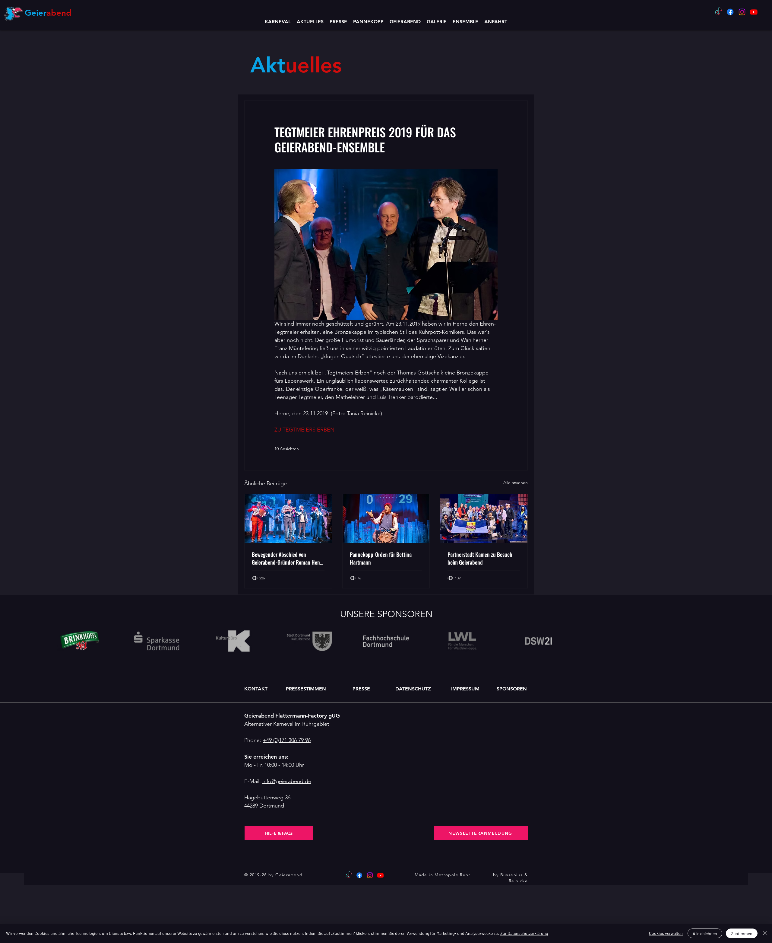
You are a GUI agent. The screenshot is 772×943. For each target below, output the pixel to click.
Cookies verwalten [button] (666, 933)
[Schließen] (764, 933)
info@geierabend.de (286, 781)
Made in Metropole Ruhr (442, 875)
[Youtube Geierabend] (753, 12)
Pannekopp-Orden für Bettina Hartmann (381, 558)
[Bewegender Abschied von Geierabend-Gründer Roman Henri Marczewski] (288, 518)
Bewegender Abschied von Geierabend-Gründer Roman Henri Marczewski (287, 558)
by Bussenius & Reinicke (510, 878)
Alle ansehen (515, 482)
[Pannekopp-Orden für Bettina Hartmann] (386, 518)
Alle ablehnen (705, 933)
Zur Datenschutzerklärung (524, 933)
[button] (405, 22)
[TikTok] (718, 12)
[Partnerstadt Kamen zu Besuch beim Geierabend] (483, 518)
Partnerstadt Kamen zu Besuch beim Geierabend (480, 558)
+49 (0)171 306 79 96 (287, 740)
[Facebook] (730, 12)
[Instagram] (742, 12)
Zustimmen (741, 933)
